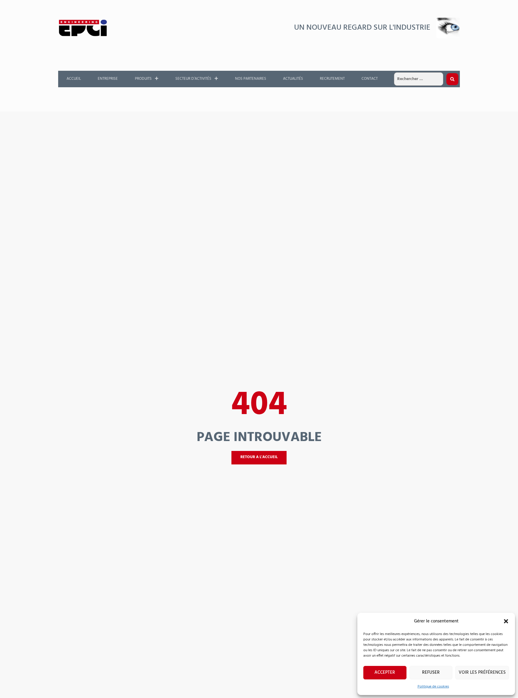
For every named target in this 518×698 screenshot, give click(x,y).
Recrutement (332, 79)
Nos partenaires (250, 79)
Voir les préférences (482, 672)
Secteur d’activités (193, 79)
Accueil (74, 79)
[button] (506, 621)
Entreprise (108, 79)
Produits (143, 79)
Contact (370, 79)
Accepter (384, 672)
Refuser (431, 672)
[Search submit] (452, 79)
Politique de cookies (433, 687)
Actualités (293, 79)
